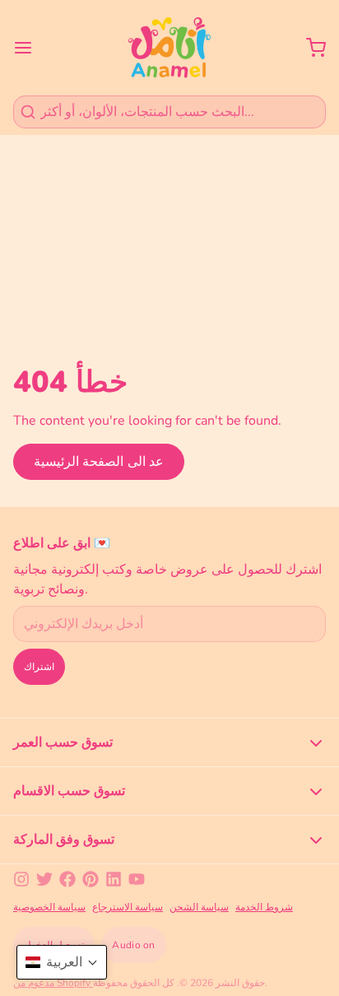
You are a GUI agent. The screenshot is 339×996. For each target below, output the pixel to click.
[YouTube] (136, 879)
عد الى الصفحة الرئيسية (99, 462)
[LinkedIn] (113, 879)
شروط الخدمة (264, 907)
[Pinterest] (90, 879)
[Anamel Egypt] (169, 48)
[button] (61, 962)
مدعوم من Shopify (53, 982)
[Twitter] (44, 879)
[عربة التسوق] (309, 47)
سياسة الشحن (199, 907)
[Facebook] (67, 879)
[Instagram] (21, 879)
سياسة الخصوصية (49, 907)
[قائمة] (29, 47)
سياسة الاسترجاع (127, 907)
